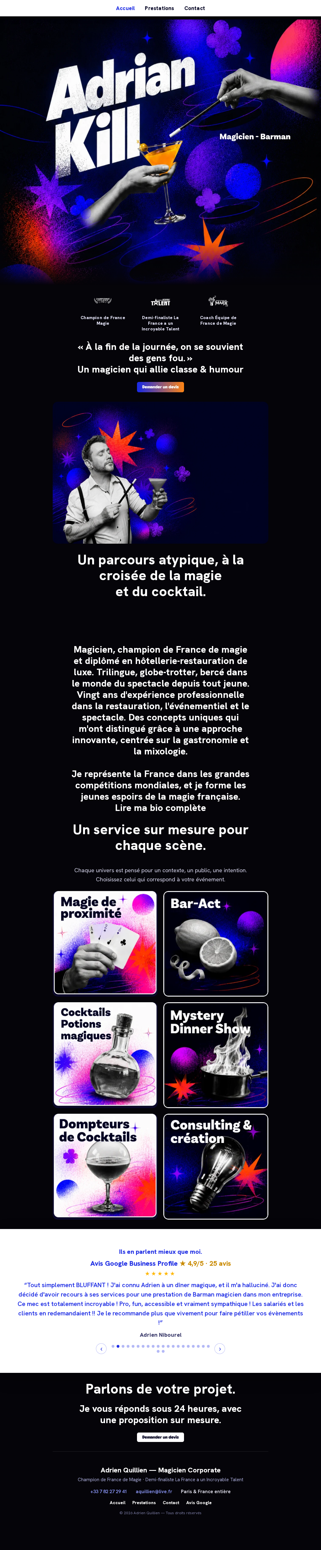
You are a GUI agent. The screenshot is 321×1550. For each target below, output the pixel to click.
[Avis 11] (163, 1346)
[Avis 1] (113, 1346)
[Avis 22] (163, 1351)
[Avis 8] (148, 1346)
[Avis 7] (143, 1346)
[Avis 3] (123, 1346)
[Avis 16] (188, 1346)
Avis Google (199, 1502)
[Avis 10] (158, 1346)
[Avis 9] (153, 1346)
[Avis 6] (138, 1346)
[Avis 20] (208, 1346)
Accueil (125, 8)
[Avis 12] (168, 1346)
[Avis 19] (203, 1346)
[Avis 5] (133, 1346)
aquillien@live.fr (154, 1491)
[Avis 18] (198, 1346)
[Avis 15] (183, 1346)
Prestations (159, 8)
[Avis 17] (193, 1346)
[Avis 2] (118, 1346)
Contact (194, 8)
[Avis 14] (178, 1346)
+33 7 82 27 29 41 (108, 1491)
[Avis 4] (128, 1346)
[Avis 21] (158, 1351)
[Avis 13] (173, 1346)
